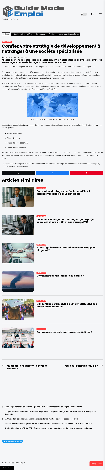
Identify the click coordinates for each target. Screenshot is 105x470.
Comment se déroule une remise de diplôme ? (64, 332)
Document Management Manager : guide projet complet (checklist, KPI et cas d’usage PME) (65, 221)
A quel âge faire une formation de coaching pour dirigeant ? (66, 249)
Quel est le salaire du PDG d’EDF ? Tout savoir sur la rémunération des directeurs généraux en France (48, 428)
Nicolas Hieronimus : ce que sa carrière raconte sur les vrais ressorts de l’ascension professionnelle (48, 423)
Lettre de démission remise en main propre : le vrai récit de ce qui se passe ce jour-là (41, 419)
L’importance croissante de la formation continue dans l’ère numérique (66, 305)
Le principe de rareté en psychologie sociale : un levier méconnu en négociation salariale (43, 407)
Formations (6, 41)
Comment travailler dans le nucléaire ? (60, 275)
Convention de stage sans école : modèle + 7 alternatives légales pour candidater (63, 193)
